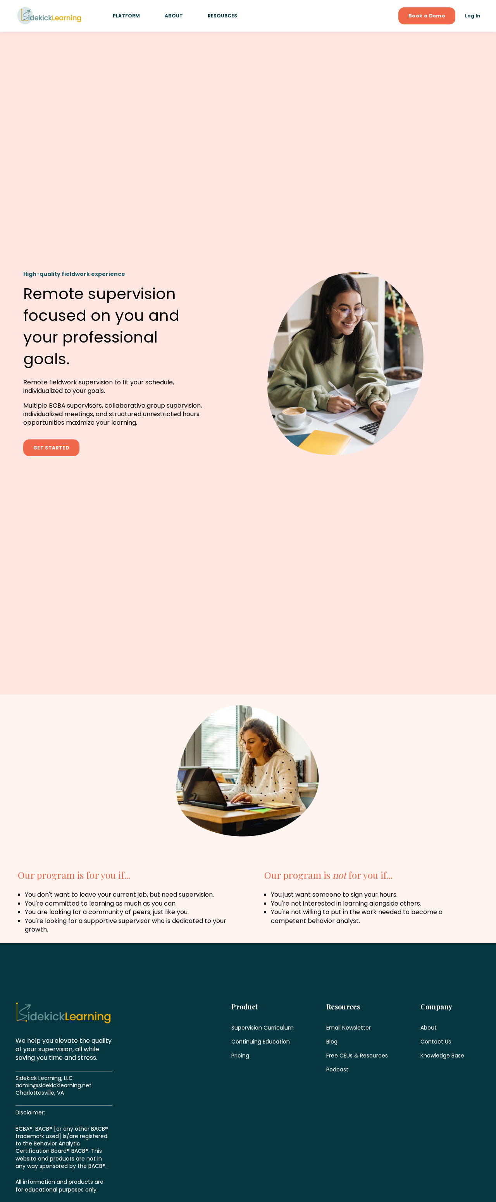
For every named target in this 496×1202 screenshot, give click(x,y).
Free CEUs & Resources (357, 1055)
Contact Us (435, 1041)
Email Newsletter (348, 1028)
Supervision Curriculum (262, 1028)
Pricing (240, 1055)
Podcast (337, 1069)
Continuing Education (260, 1041)
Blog (332, 1041)
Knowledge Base (442, 1055)
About (428, 1028)
